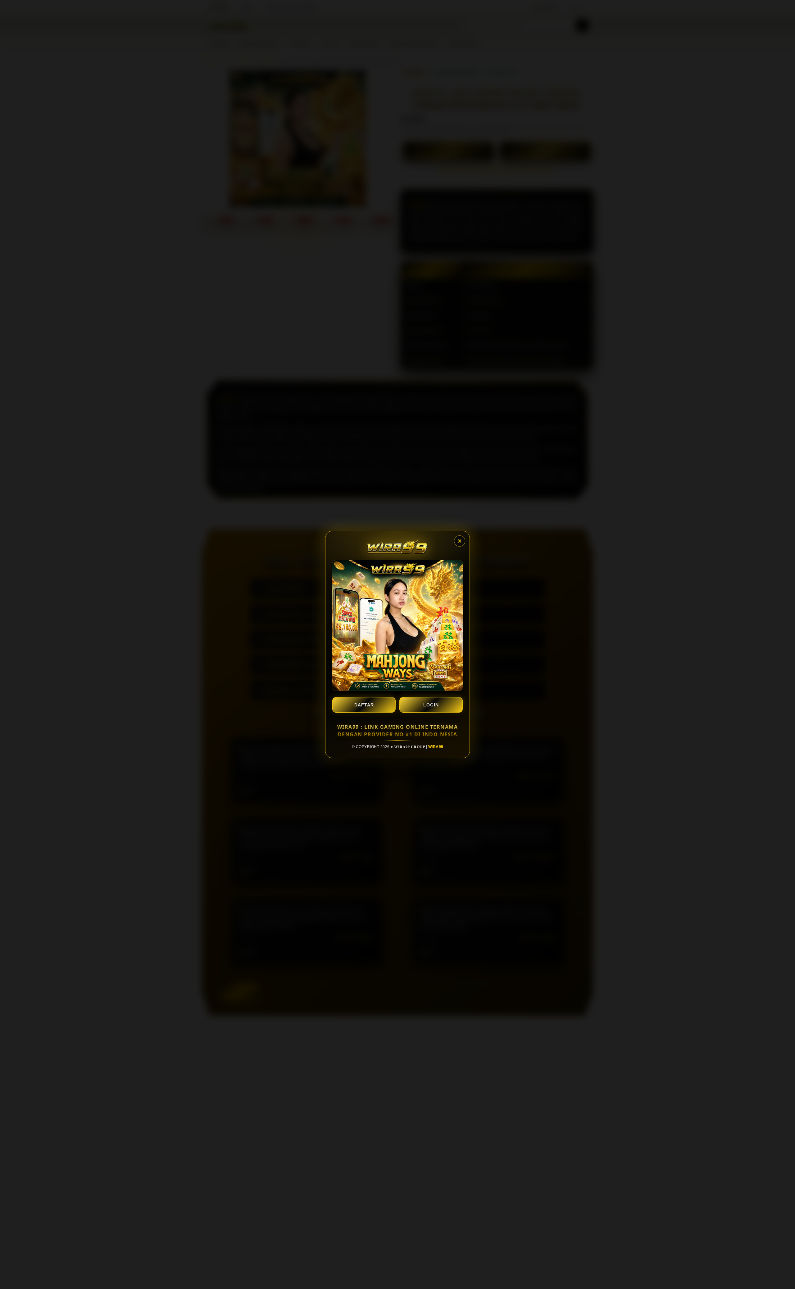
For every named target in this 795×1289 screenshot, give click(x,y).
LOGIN (431, 704)
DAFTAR (364, 704)
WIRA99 (435, 747)
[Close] (459, 541)
